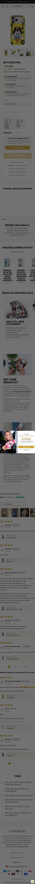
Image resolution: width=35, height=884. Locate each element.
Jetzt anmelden (26, 446)
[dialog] (32, 881)
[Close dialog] (34, 431)
